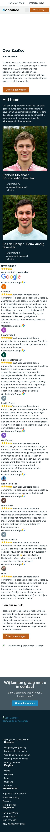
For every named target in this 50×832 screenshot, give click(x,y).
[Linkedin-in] (10, 727)
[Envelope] (5, 727)
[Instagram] (16, 727)
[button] (27, 10)
